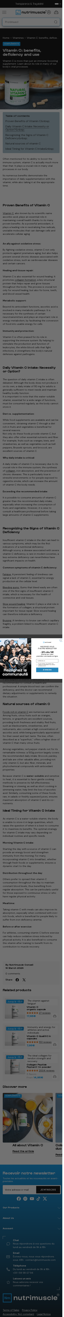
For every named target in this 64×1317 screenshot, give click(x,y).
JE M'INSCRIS (47, 669)
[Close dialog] (61, 640)
